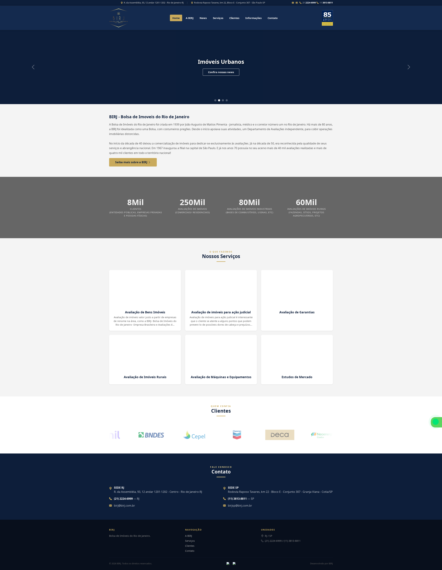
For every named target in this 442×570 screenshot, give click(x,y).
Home (176, 18)
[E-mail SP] (297, 2)
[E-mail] (293, 2)
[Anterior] (33, 67)
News (203, 18)
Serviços (218, 18)
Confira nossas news (221, 72)
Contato (273, 18)
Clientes (234, 18)
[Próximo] (409, 67)
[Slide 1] (219, 100)
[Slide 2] (223, 100)
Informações (253, 18)
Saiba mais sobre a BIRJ (131, 162)
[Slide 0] (215, 100)
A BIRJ (190, 18)
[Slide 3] (227, 100)
